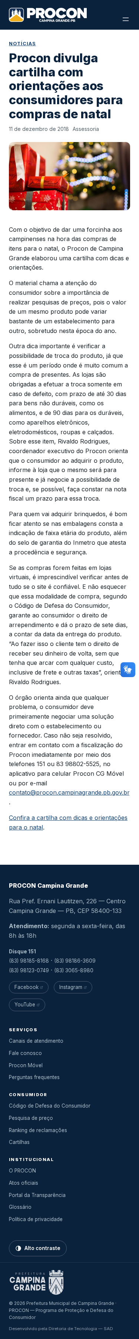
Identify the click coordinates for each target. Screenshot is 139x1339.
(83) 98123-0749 (29, 970)
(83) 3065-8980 (73, 970)
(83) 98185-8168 (29, 961)
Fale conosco (25, 1053)
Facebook (26, 987)
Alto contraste (42, 1248)
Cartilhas (19, 1142)
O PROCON (22, 1171)
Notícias (22, 43)
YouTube (24, 1004)
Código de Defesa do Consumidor (49, 1106)
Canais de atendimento (36, 1041)
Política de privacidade (36, 1219)
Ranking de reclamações (38, 1130)
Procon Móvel (26, 1065)
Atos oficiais (23, 1183)
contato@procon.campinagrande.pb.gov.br (69, 792)
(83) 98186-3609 (75, 961)
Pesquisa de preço (31, 1118)
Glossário (20, 1207)
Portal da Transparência (37, 1195)
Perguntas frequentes (34, 1077)
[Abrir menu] (125, 19)
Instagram (70, 987)
